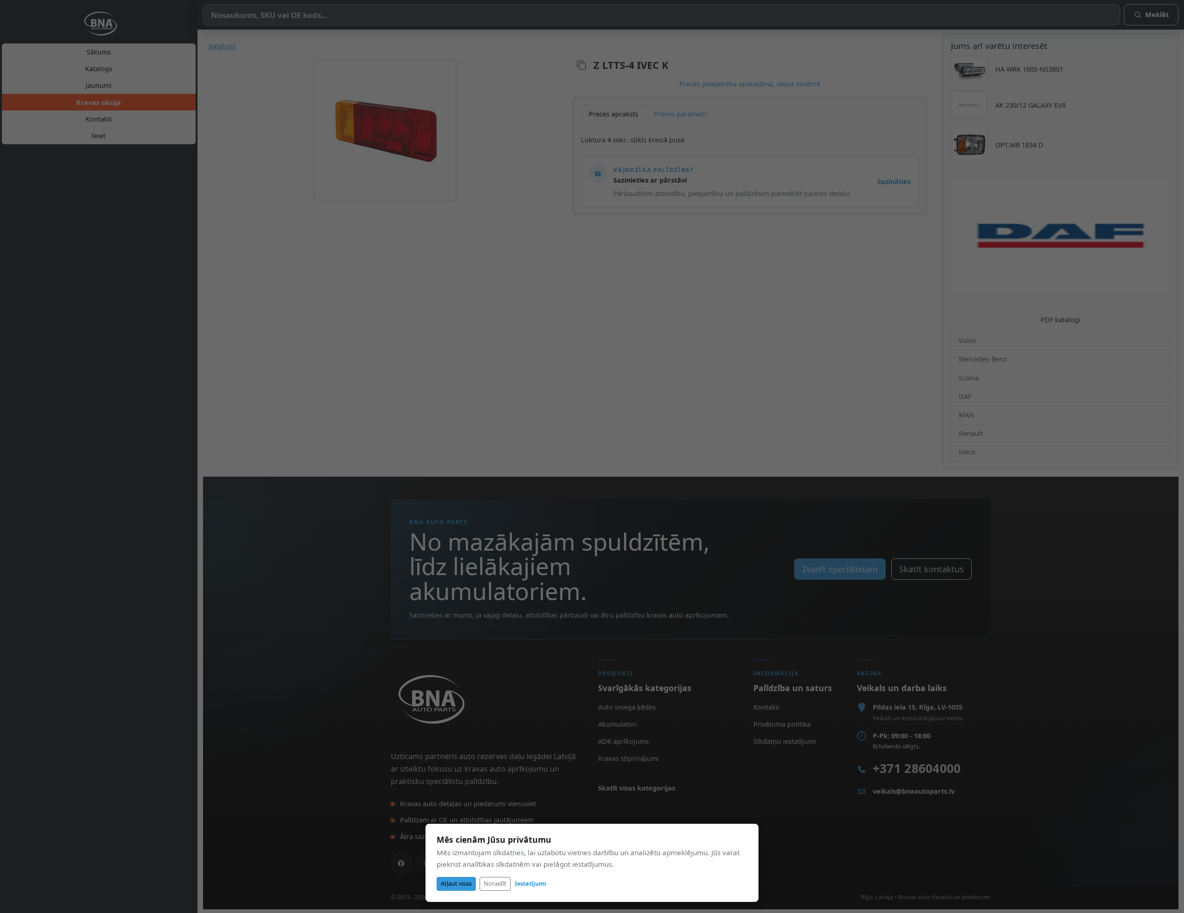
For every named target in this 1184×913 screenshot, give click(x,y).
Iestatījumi (530, 884)
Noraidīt (495, 884)
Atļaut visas (456, 884)
